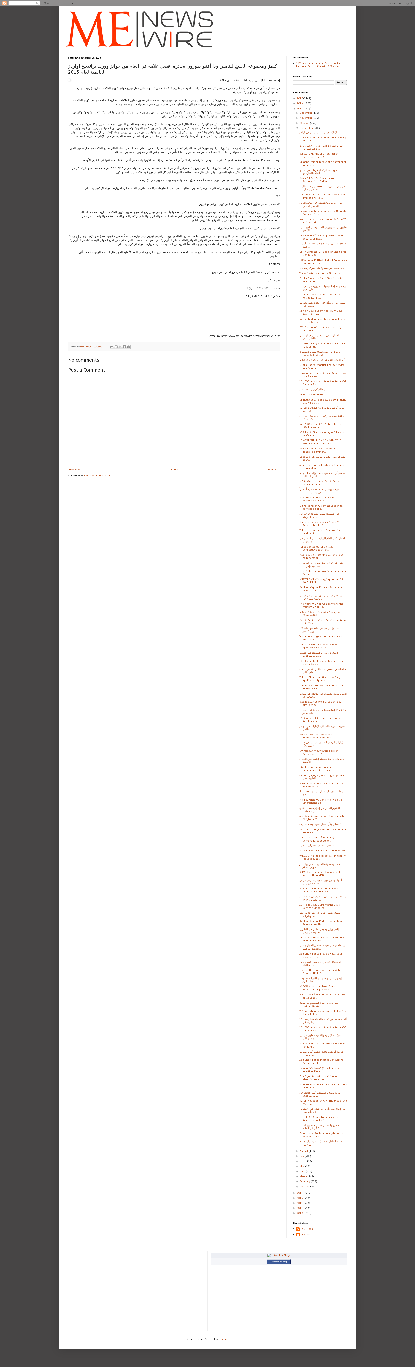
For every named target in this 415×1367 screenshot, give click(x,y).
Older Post (272, 469)
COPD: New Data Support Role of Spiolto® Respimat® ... (318, 646)
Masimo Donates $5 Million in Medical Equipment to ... (321, 785)
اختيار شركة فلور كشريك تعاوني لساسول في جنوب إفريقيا (321, 564)
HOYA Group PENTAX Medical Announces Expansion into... (323, 261)
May (302, 1166)
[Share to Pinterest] (128, 347)
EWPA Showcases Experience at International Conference (317, 736)
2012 (300, 1202)
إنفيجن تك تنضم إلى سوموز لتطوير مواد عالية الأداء (320, 963)
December (306, 112)
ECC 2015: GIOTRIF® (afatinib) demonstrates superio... (316, 839)
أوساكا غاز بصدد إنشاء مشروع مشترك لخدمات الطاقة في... (319, 353)
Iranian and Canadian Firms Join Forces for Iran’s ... (322, 1045)
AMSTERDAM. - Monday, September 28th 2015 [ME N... (322, 581)
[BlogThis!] (116, 347)
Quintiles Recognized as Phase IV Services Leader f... (319, 523)
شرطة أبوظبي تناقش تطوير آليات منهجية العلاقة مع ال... (321, 1053)
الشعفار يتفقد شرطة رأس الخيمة (317, 845)
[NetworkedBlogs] (278, 1255)
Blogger (223, 1339)
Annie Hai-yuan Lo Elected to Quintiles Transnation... (322, 466)
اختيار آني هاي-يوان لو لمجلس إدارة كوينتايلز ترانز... (322, 458)
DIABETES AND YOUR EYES (314, 394)
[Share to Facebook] (124, 347)
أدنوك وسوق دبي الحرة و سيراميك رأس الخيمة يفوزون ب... (320, 881)
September (307, 127)
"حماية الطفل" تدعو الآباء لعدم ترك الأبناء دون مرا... (320, 1143)
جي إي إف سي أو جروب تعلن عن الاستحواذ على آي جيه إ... (322, 1110)
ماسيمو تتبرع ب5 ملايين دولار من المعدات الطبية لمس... (321, 776)
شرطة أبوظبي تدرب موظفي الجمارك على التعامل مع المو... (322, 947)
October (305, 123)
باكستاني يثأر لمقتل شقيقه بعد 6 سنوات (320, 824)
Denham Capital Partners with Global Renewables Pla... (321, 922)
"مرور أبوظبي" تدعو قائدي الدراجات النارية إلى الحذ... (321, 409)
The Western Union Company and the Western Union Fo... (321, 605)
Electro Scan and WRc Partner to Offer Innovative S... (321, 687)
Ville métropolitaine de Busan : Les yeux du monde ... (323, 1086)
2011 (300, 1207)
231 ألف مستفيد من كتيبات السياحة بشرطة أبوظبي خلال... (323, 1020)
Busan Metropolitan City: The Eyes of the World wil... (323, 1102)
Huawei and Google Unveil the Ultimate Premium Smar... (322, 212)
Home (174, 469)
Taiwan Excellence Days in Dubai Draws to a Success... (322, 374)
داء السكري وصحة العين (312, 389)
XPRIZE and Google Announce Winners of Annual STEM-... (322, 939)
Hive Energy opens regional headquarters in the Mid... (316, 768)
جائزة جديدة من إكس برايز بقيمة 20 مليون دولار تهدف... (321, 417)
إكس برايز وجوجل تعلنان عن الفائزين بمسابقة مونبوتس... (319, 931)
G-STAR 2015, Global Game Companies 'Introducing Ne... (322, 196)
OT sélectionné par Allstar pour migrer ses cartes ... (322, 329)
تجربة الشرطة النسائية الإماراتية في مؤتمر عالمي (322, 728)
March (304, 1176)
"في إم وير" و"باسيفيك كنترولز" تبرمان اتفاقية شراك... (319, 613)
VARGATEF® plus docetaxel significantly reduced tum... (322, 857)
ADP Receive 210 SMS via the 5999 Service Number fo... (319, 906)
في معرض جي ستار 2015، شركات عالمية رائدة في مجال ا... (322, 188)
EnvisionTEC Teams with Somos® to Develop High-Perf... (320, 971)
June (303, 1161)
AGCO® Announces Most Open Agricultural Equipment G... (317, 988)
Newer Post (76, 469)
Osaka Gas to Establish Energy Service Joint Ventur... (322, 366)
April (303, 1171)
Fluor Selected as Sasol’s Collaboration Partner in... (322, 572)
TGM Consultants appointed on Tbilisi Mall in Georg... (321, 662)
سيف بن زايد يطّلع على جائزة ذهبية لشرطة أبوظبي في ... (322, 304)
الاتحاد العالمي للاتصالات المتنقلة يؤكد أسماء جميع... (322, 245)
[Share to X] (120, 347)
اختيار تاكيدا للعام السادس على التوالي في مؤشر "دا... (322, 540)
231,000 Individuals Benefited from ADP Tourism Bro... (322, 383)
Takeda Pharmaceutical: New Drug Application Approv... (319, 679)
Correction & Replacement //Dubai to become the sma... (321, 1135)
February (305, 1181)
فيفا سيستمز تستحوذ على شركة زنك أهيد (321, 268)
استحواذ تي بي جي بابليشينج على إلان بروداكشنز (319, 629)
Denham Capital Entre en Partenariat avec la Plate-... (321, 589)
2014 (300, 1192)
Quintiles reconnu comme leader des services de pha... (321, 507)
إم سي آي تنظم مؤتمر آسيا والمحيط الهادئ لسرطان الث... (322, 474)
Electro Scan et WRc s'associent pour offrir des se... (320, 703)
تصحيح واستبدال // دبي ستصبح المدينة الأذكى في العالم (319, 1127)
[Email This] (112, 347)
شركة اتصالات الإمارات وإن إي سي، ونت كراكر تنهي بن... (321, 147)
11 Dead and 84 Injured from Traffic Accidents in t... (320, 296)
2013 (300, 1197)
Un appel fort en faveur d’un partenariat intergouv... (322, 163)
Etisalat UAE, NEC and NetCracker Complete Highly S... (318, 155)
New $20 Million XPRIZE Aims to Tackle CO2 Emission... (322, 425)
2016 (300, 103)
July (302, 1156)
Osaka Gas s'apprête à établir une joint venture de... (322, 279)
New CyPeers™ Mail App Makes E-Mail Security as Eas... (321, 237)
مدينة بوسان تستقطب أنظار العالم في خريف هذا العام (319, 1094)
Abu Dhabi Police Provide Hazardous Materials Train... (320, 955)
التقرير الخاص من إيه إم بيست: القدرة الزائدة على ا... (319, 809)
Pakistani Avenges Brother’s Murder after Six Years (323, 831)
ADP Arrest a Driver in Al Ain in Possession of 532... (316, 499)
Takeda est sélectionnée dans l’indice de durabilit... (321, 532)
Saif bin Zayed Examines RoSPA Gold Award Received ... (320, 312)
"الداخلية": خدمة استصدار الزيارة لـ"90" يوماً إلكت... (322, 793)
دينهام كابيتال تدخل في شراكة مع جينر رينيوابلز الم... (319, 914)
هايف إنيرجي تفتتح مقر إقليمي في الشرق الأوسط (321, 760)
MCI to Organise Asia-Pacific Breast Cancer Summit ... (319, 482)
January (304, 1186)
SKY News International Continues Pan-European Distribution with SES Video (319, 65)
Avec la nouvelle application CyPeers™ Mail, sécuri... (322, 220)
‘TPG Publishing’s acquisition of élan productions (320, 638)
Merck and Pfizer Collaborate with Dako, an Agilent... (322, 996)
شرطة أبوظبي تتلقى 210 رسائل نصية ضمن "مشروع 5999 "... (322, 898)
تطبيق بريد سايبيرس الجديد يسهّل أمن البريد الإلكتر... (323, 229)
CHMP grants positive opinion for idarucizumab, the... (318, 1078)
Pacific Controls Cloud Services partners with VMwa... (322, 621)
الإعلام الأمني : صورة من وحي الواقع (318, 132)
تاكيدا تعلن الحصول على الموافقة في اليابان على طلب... (322, 670)
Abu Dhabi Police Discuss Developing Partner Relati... (321, 1061)
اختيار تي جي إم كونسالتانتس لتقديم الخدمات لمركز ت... (318, 654)
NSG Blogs (306, 1228)
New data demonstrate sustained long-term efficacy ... (322, 320)
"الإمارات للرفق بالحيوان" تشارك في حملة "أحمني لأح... (321, 744)
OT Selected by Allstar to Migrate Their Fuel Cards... (322, 345)
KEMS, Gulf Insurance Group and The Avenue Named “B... (320, 873)
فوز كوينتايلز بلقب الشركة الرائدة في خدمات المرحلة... (319, 515)
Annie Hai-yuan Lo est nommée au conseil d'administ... (319, 450)
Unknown (305, 1234)
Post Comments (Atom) (98, 475)
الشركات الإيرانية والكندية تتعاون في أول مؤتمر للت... (321, 1037)
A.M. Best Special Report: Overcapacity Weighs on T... (321, 817)
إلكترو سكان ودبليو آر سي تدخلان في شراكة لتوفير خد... (323, 695)
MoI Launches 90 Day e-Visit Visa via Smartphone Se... (320, 801)
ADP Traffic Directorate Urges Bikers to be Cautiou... (321, 434)
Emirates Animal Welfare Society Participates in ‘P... (318, 752)
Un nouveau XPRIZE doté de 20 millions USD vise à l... (322, 401)
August (304, 1151)
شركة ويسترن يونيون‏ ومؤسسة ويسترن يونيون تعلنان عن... (320, 597)
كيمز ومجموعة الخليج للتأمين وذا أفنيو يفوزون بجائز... (319, 865)
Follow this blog (279, 1261)
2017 (300, 98)
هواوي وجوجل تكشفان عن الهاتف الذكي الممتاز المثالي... (320, 204)
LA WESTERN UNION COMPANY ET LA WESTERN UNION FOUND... (320, 442)
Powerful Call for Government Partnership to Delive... (317, 180)
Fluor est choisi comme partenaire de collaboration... (321, 556)
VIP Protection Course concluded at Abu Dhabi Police (322, 1012)
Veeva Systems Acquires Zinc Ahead (320, 273)
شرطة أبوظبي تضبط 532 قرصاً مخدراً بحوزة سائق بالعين (319, 491)
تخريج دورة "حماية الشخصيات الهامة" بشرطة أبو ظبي (318, 1004)
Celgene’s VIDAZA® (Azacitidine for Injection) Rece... (319, 1069)
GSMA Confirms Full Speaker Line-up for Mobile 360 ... (322, 253)
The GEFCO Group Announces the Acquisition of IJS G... (318, 1118)
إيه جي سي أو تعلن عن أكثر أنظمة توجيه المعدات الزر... (320, 980)
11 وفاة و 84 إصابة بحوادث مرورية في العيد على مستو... (322, 288)
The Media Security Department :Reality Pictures (322, 139)
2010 (300, 1213)
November (306, 117)
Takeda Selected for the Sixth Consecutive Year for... (316, 548)
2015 (300, 108)
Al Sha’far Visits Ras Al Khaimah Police (322, 850)
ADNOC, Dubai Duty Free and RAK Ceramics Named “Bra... (318, 890)
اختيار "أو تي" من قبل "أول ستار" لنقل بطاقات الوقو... (319, 337)
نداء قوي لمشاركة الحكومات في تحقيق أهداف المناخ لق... (320, 171)
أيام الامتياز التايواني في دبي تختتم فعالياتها (322, 359)
